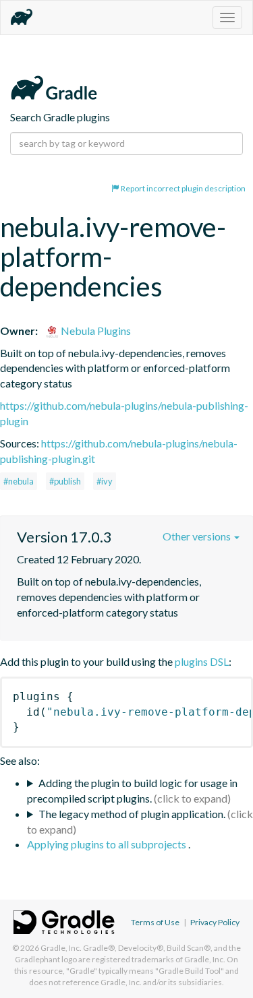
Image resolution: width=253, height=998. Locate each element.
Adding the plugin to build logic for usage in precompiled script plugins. (132, 790)
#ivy (104, 481)
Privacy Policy (215, 922)
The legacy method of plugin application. (131, 813)
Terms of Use (155, 922)
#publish (65, 481)
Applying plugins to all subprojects (107, 844)
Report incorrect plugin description (182, 188)
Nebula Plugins (95, 330)
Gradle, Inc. (61, 948)
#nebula (18, 481)
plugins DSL (202, 661)
